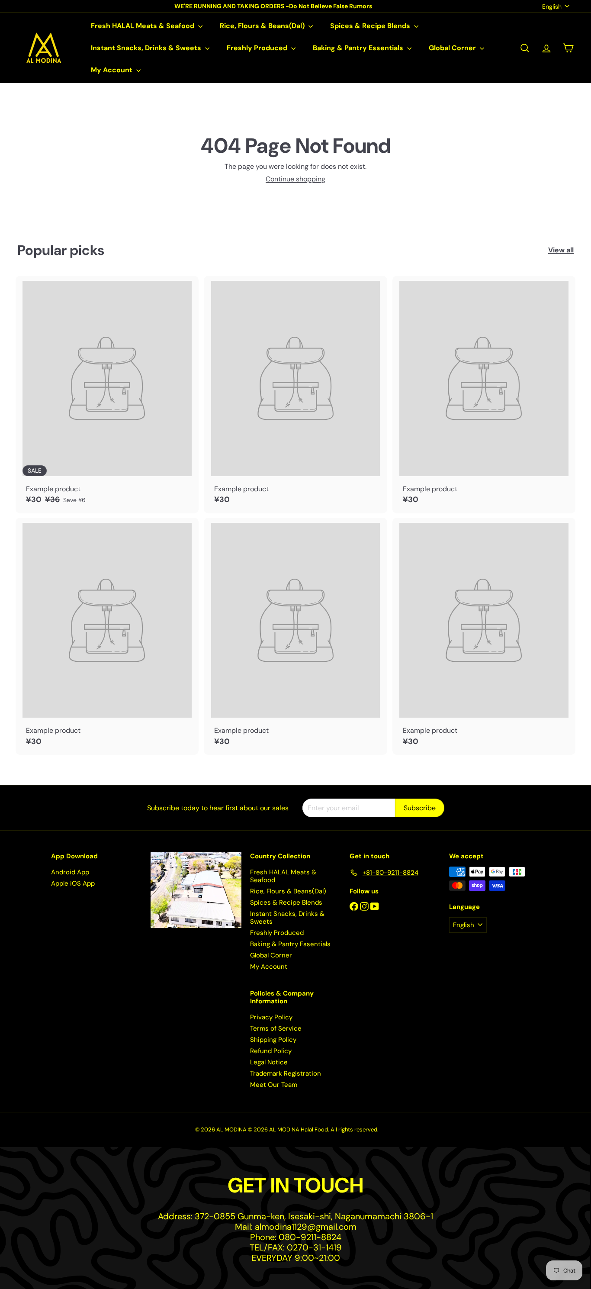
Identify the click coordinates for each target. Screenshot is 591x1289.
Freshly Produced (258, 47)
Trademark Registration (285, 1073)
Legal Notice (269, 1062)
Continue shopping (295, 179)
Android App (70, 872)
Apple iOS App (73, 883)
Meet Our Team (273, 1084)
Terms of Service (276, 1028)
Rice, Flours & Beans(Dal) (263, 25)
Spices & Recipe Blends (371, 25)
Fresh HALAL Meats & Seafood (143, 25)
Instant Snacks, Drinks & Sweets (147, 47)
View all (561, 250)
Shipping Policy (273, 1039)
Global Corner (453, 47)
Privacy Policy (271, 1017)
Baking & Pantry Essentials (359, 47)
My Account (112, 69)
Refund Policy (271, 1051)
